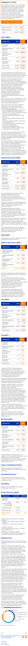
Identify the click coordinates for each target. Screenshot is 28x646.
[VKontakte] (23, 637)
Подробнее (17, 22)
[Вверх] (14, 633)
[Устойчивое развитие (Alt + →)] (26, 633)
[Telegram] (26, 637)
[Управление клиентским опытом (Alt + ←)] (2, 633)
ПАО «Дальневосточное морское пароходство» (8, 637)
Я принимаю (6, 22)
